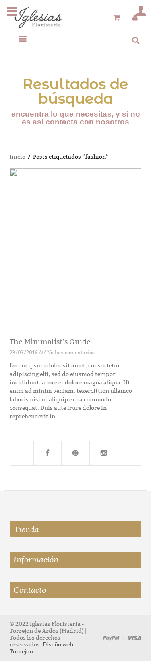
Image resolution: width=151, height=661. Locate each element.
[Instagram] (104, 453)
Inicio (17, 156)
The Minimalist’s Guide (50, 342)
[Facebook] (47, 453)
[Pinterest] (76, 453)
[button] (22, 38)
